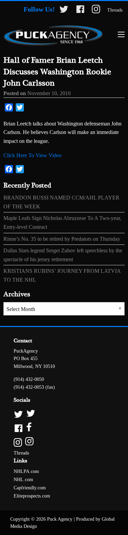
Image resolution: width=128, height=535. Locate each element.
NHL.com (23, 479)
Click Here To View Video (32, 155)
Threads (115, 10)
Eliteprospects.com (32, 496)
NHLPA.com (26, 471)
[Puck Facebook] (64, 428)
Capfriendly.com (30, 487)
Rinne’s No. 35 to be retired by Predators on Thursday (61, 239)
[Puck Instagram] (64, 442)
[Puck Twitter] (64, 414)
